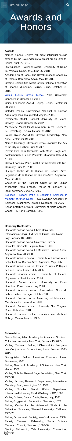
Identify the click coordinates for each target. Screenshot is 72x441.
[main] (36, 22)
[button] (4, 5)
